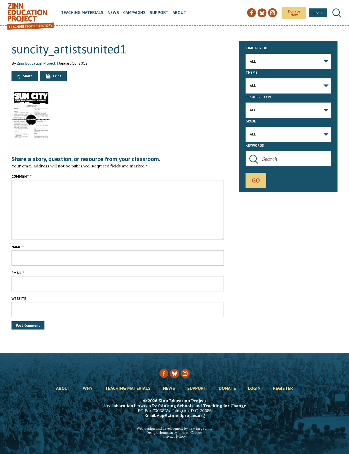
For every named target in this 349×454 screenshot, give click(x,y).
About (179, 12)
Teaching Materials (82, 12)
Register (283, 388)
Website (18, 298)
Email (17, 272)
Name (17, 247)
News (113, 12)
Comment (21, 176)
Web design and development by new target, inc (174, 428)
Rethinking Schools (172, 405)
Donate (227, 388)
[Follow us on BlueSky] (174, 373)
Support (159, 12)
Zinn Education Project (36, 63)
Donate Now (294, 13)
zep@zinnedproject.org (181, 415)
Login (318, 13)
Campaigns (134, 12)
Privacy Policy (174, 436)
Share (27, 76)
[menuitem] (82, 12)
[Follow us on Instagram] (185, 373)
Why (88, 388)
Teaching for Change (224, 405)
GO (256, 180)
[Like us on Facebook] (163, 373)
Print (57, 76)
